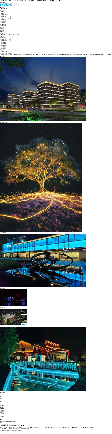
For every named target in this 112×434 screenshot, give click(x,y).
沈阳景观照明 (3, 19)
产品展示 (2, 409)
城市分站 (2, 416)
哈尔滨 (22, 428)
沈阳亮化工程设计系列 (5, 16)
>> (0, 403)
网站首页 (2, 406)
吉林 (13, 428)
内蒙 (25, 428)
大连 (11, 428)
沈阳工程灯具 (3, 24)
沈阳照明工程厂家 (23, 1)
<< (0, 393)
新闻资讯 (2, 410)
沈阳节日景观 (3, 25)
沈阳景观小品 (3, 22)
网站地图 (2, 413)
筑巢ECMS (9, 430)
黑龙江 (18, 428)
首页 (6, 34)
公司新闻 (2, 30)
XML (1, 415)
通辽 (28, 428)
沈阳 (8, 428)
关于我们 (2, 407)
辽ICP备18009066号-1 (17, 430)
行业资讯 (2, 28)
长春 (16, 428)
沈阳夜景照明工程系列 (5, 18)
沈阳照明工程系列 (4, 15)
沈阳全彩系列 (3, 21)
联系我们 (2, 412)
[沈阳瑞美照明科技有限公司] (9, 4)
